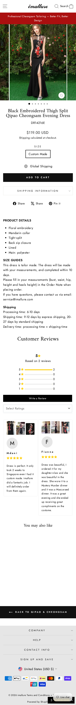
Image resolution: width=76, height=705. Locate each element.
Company (37, 630)
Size (38, 146)
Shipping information (38, 191)
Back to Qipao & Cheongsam (40, 612)
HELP (37, 640)
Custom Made (38, 154)
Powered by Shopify (38, 702)
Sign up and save (37, 659)
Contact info (37, 650)
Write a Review (37, 398)
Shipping (24, 138)
